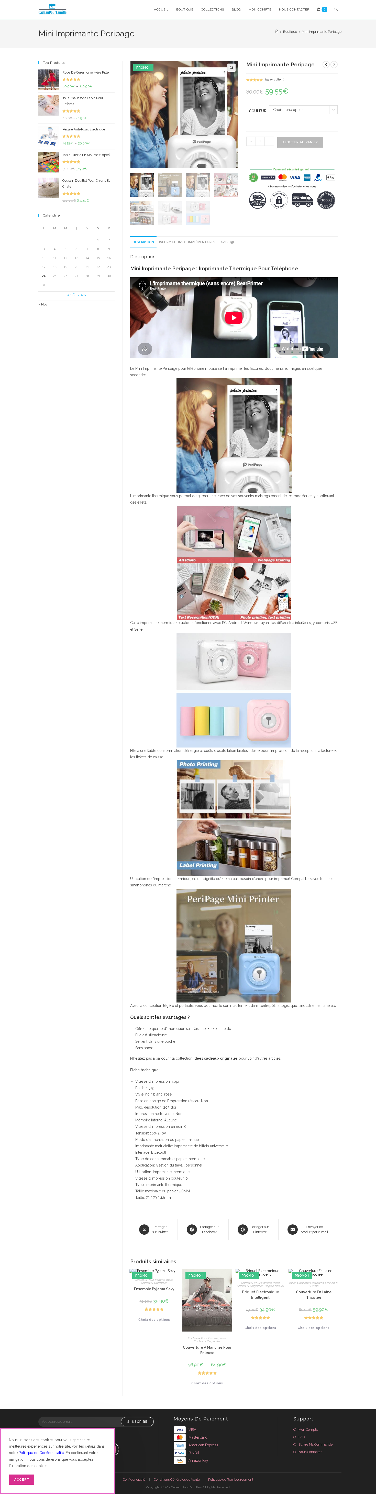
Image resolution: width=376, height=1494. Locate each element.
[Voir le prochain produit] (334, 64)
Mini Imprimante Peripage (321, 32)
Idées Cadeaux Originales (157, 1281)
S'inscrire (137, 1422)
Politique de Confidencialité (41, 1453)
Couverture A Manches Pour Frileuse (207, 1350)
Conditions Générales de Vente (177, 1479)
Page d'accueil (274, 1286)
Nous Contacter (310, 1452)
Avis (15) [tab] (227, 242)
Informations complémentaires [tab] (187, 242)
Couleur (257, 111)
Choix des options (154, 1320)
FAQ (301, 1437)
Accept (21, 1479)
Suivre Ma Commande (315, 1444)
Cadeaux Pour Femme (150, 1280)
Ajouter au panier (300, 142)
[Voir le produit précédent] (326, 64)
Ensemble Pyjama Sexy (154, 1289)
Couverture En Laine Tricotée (313, 1294)
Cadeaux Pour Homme (256, 1283)
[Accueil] (276, 32)
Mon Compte (308, 1429)
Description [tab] (143, 242)
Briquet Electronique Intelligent (260, 1294)
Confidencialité (134, 1479)
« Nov (42, 304)
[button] (231, 68)
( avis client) (274, 79)
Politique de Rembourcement (230, 1479)
